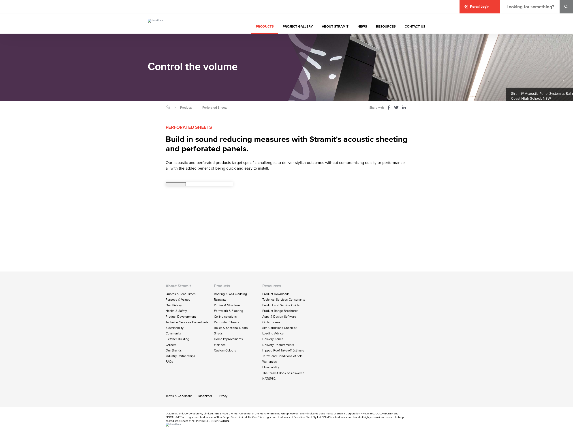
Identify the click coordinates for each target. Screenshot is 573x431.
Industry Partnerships (180, 356)
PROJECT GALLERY (298, 26)
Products (186, 107)
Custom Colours (225, 350)
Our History (174, 305)
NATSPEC (269, 378)
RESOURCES (386, 26)
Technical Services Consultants (187, 322)
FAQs (169, 361)
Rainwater (221, 299)
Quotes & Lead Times (181, 294)
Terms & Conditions (179, 396)
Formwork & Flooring (228, 310)
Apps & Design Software (279, 316)
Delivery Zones (272, 339)
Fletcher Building (177, 339)
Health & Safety (176, 310)
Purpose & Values (178, 299)
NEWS (362, 26)
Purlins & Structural (227, 305)
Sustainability (175, 327)
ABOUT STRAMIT (335, 26)
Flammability (270, 367)
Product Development (181, 316)
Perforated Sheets (214, 107)
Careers (171, 345)
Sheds (218, 333)
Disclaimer (205, 396)
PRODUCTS (265, 26)
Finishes (220, 345)
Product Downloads (275, 294)
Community (173, 333)
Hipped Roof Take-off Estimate (283, 350)
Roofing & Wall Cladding (230, 294)
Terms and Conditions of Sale (282, 356)
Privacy (222, 396)
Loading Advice (273, 333)
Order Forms (271, 322)
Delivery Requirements (278, 345)
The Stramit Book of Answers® (283, 373)
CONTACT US (415, 26)
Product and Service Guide (280, 305)
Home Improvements (228, 339)
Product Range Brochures (280, 310)
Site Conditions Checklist (279, 327)
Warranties (269, 361)
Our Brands (174, 350)
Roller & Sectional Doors (231, 327)
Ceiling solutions (225, 316)
